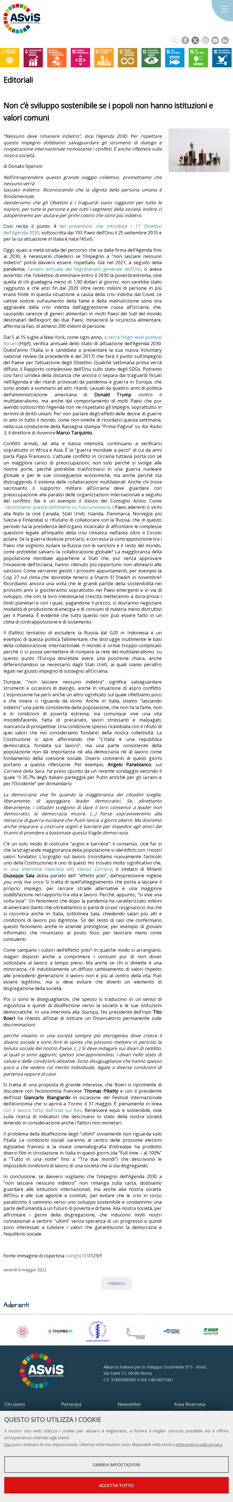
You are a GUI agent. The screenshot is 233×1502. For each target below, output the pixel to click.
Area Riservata (189, 1404)
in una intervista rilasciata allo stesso (57, 869)
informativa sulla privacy (199, 1444)
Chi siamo (15, 1404)
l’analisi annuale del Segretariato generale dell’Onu (85, 269)
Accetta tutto (116, 1485)
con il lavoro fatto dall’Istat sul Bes (42, 1110)
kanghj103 (77, 1256)
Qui (7, 1444)
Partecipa (71, 1404)
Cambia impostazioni (116, 1464)
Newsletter (129, 1404)
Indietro (116, 1283)
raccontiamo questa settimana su (56, 507)
